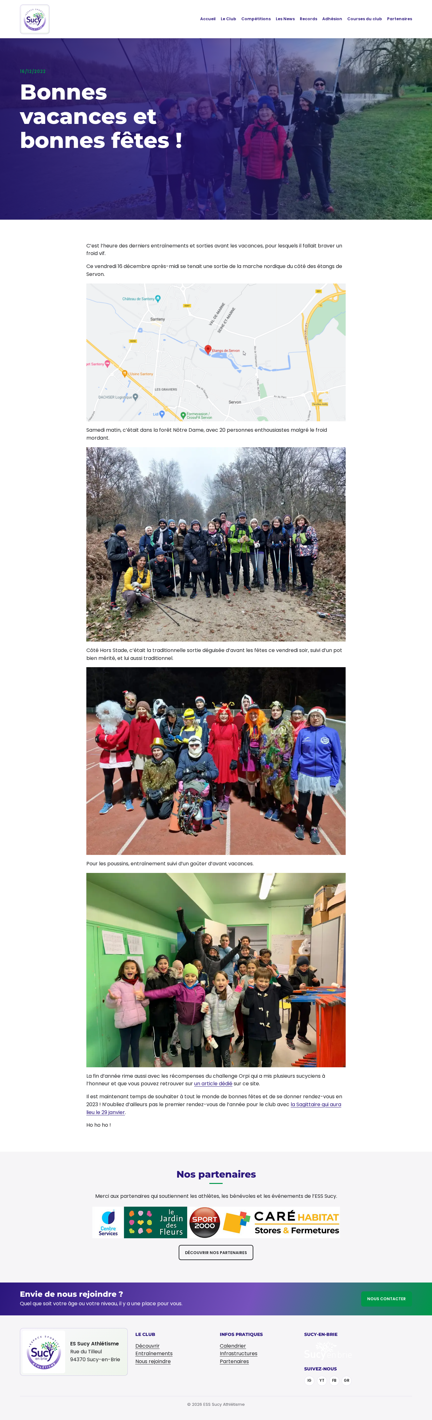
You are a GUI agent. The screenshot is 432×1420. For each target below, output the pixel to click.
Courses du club (364, 18)
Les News (285, 18)
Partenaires (399, 18)
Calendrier (233, 1346)
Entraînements (154, 1353)
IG (309, 1380)
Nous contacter (386, 1298)
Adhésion (332, 18)
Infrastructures (238, 1353)
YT (321, 1380)
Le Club (228, 18)
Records (308, 18)
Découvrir (147, 1346)
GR (346, 1380)
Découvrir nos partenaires (216, 1252)
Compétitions (256, 18)
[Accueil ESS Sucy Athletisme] (35, 19)
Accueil (208, 18)
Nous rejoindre (153, 1361)
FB (334, 1380)
